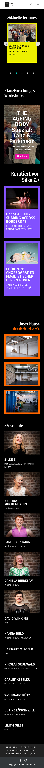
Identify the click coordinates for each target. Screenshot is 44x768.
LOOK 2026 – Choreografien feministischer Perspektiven (20, 274)
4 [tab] (27, 73)
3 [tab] (22, 73)
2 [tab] (16, 73)
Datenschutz (29, 747)
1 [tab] (10, 73)
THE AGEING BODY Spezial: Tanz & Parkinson (22, 127)
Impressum (11, 747)
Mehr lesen (12, 54)
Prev (6, 44)
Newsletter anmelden (20, 750)
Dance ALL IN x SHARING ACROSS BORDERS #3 (20, 218)
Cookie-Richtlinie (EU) (20, 754)
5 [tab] (33, 73)
